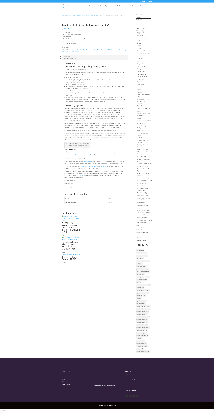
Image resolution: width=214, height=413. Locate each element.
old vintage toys (140, 277)
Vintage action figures (142, 330)
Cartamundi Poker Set (143, 51)
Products (88, 50)
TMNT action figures (142, 195)
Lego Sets (139, 111)
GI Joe (138, 82)
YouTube (84, 166)
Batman (139, 45)
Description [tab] (67, 56)
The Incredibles (141, 183)
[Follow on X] (130, 396)
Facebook (103, 166)
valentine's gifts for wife (142, 325)
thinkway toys (65, 52)
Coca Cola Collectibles (143, 56)
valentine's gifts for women (143, 327)
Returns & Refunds (66, 384)
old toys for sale (140, 274)
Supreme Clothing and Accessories (92, 152)
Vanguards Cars (141, 208)
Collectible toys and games (143, 261)
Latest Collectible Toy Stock (144, 108)
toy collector (145, 293)
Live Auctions (92, 6)
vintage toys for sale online (143, 351)
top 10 (147, 290)
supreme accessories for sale (143, 285)
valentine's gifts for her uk (143, 311)
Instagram (95, 166)
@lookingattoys (140, 250)
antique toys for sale (141, 253)
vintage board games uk (142, 335)
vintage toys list (140, 349)
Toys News (139, 298)
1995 (119, 50)
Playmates (140, 130)
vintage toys (139, 338)
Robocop (139, 137)
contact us (80, 175)
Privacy (63, 379)
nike (137, 271)
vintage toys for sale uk (142, 346)
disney (123, 50)
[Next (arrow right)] (2, 412)
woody (77, 52)
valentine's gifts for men (142, 322)
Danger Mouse (141, 64)
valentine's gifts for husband (143, 317)
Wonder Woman (141, 222)
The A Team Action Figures (144, 180)
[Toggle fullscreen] (2, 410)
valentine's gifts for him (142, 314)
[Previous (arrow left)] (0, 412)
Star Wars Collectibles (142, 279)
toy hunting (139, 295)
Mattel (139, 118)
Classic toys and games (142, 255)
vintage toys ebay (141, 341)
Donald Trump (141, 71)
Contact (150, 6)
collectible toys (140, 258)
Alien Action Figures (142, 38)
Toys (144, 295)
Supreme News (140, 287)
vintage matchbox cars (143, 215)
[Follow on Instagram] (136, 396)
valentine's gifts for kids (142, 319)
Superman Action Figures (144, 178)
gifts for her (139, 269)
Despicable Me (141, 66)
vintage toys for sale (141, 343)
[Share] (4, 410)
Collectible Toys (103, 6)
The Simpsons (141, 186)
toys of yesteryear (141, 303)
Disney (139, 69)
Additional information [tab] (70, 58)
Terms (63, 376)
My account (142, 1)
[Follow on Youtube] (133, 396)
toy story (72, 52)
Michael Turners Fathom (144, 121)
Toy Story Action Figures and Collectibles (87, 15)
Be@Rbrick (140, 48)
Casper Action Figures (143, 53)
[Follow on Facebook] (126, 396)
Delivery (64, 381)
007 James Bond (141, 33)
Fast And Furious (141, 74)
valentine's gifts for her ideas (143, 309)
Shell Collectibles (142, 156)
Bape (138, 40)
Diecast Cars (139, 263)
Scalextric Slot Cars (142, 149)
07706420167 (130, 374)
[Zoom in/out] (0, 410)
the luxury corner (140, 290)
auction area (87, 161)
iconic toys (146, 269)
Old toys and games (144, 271)
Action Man (140, 35)
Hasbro (139, 89)
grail (126, 50)
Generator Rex (141, 79)
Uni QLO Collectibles (143, 205)
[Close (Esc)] (5, 410)
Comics (138, 225)
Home (85, 6)
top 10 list (139, 293)
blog (119, 171)
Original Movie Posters (142, 232)
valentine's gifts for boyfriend (143, 306)
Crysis (138, 61)
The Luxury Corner (122, 6)
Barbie (139, 43)
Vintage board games (141, 333)
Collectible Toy (87, 154)
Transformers (141, 202)
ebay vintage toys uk (141, 266)
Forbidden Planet (142, 76)
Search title (139, 17)
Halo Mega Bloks (141, 87)
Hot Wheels (140, 92)
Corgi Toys (140, 58)
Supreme (112, 6)
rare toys (147, 277)
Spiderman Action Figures (144, 163)
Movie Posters (134, 6)
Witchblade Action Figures (144, 220)
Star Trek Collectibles (143, 166)
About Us (142, 6)
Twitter (90, 166)
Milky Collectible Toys (143, 123)
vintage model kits (142, 217)
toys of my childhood (141, 301)
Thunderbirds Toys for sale (144, 193)
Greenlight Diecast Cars (143, 84)
